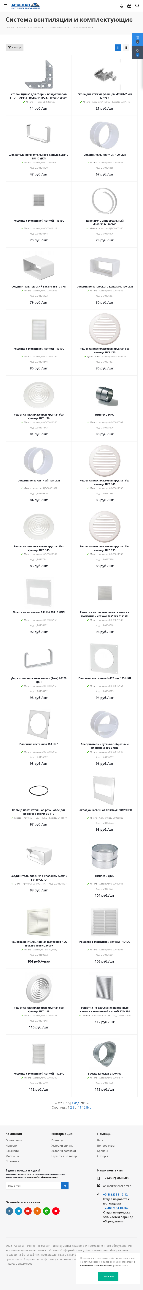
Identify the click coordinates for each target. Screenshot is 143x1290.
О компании (14, 1140)
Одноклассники (37, 1211)
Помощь (57, 1140)
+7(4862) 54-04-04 (115, 1208)
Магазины (13, 1156)
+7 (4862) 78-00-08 (115, 1178)
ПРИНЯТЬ (108, 1276)
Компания (14, 1134)
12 (83, 1107)
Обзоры (102, 1156)
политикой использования (96, 1265)
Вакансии (12, 1151)
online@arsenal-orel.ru (117, 1186)
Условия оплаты (62, 1145)
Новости (11, 1145)
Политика (12, 1161)
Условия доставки (63, 1151)
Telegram (18, 1211)
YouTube (28, 1211)
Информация (61, 1134)
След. (76, 1103)
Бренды (102, 1151)
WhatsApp (46, 1211)
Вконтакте (9, 1211)
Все (88, 1107)
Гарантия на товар (64, 1156)
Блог (100, 1140)
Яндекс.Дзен (56, 1211)
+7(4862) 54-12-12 (115, 1194)
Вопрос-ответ (106, 1145)
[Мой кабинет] (129, 6)
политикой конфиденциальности (43, 1177)
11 (79, 1107)
